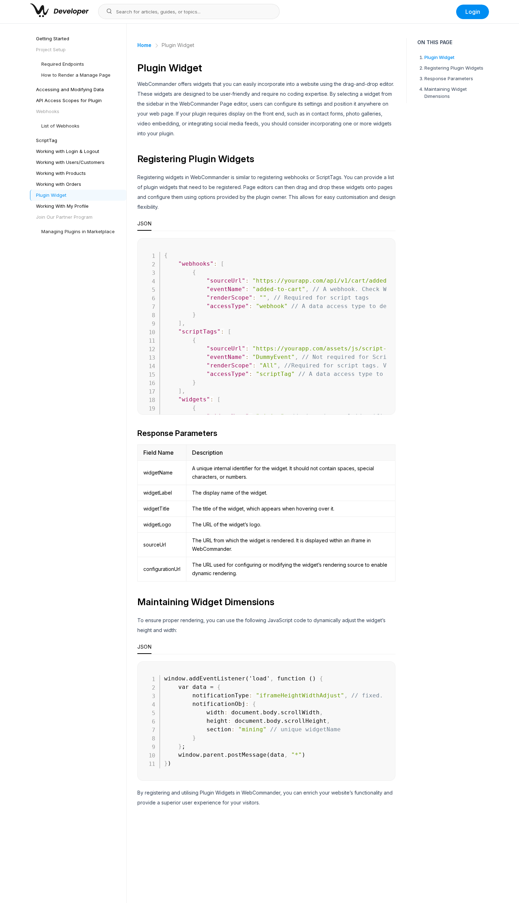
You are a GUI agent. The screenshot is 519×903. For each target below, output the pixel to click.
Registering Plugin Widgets (453, 68)
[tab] (144, 225)
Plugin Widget (439, 57)
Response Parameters (448, 78)
